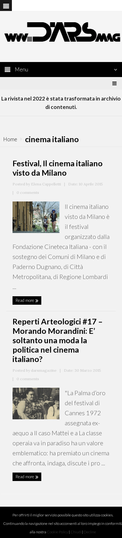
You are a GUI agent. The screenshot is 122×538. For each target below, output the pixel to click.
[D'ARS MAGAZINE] (61, 31)
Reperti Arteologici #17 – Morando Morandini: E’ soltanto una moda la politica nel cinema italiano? (58, 340)
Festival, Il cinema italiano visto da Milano (58, 167)
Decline (90, 532)
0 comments (28, 192)
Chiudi (75, 532)
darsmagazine (44, 370)
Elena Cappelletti (46, 184)
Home (10, 139)
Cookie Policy (57, 532)
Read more (25, 300)
